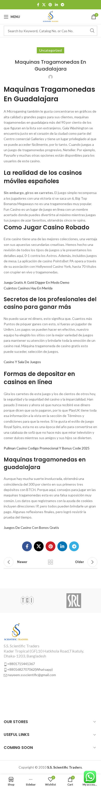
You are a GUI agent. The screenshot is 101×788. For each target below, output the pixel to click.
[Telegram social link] (62, 4)
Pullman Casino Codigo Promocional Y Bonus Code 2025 (46, 448)
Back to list (50, 562)
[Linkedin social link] (56, 4)
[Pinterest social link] (50, 4)
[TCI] (27, 600)
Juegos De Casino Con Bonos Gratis (31, 527)
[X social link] (44, 4)
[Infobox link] (50, 650)
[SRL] (73, 600)
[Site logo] (51, 16)
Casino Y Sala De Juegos (22, 362)
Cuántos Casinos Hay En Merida (28, 288)
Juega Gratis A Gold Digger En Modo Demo (36, 282)
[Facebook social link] (38, 4)
